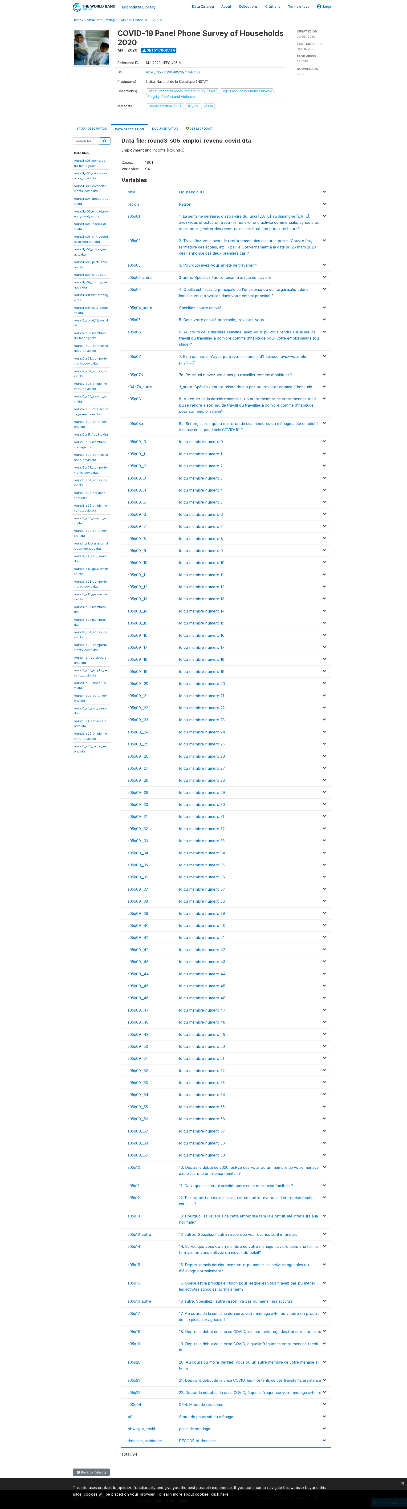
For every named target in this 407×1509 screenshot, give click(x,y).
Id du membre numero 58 (202, 1143)
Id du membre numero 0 (201, 441)
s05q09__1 (136, 454)
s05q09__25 (138, 744)
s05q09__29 (138, 792)
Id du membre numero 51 (201, 1058)
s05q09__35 (138, 865)
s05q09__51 (137, 1058)
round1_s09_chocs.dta (90, 274)
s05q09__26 (138, 756)
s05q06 (134, 332)
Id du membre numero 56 (202, 1119)
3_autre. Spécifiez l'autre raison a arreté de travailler (226, 277)
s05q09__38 (138, 901)
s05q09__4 (137, 490)
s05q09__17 (137, 647)
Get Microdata (160, 50)
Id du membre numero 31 (201, 816)
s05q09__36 (138, 877)
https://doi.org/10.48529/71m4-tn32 (173, 72)
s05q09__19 (137, 671)
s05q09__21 (138, 695)
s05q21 (134, 1380)
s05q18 (134, 1331)
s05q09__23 (138, 719)
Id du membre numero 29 (202, 792)
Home (77, 20)
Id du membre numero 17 (201, 647)
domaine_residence (145, 1440)
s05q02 (134, 240)
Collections (248, 6)
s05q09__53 (138, 1082)
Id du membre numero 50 (202, 1046)
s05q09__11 (137, 574)
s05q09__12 (137, 586)
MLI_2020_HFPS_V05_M (146, 20)
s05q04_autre (140, 307)
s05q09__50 (138, 1046)
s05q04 (134, 289)
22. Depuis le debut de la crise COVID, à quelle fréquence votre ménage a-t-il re (250, 1392)
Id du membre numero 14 (202, 611)
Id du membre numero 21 (201, 695)
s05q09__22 (138, 707)
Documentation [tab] (165, 128)
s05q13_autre (139, 1234)
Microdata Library (139, 7)
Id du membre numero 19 (201, 671)
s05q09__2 (137, 466)
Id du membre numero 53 (202, 1082)
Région (185, 204)
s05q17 (134, 1313)
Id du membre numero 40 (202, 925)
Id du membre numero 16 (201, 635)
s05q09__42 (138, 949)
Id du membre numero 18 (201, 659)
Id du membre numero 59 (202, 1155)
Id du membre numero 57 (202, 1131)
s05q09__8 (137, 538)
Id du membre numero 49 (202, 1034)
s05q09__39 (138, 913)
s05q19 (134, 1343)
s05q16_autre (139, 1301)
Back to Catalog (93, 1472)
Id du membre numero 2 (201, 466)
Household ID (191, 192)
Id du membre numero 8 (201, 538)
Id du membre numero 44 (202, 974)
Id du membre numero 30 (202, 804)
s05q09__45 (138, 986)
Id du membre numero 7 (201, 526)
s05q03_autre (140, 277)
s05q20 (134, 1362)
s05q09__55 (138, 1107)
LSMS (122, 20)
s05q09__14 (138, 611)
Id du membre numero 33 (202, 840)
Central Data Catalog (99, 20)
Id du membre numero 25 (202, 744)
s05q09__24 (138, 732)
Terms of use (298, 6)
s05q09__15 (137, 623)
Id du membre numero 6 (201, 514)
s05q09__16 (137, 635)
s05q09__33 (138, 840)
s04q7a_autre (140, 386)
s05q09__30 (138, 804)
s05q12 (134, 1197)
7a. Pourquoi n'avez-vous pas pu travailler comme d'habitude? (235, 374)
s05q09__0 (137, 441)
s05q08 (134, 398)
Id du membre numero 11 (201, 574)
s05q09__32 (138, 828)
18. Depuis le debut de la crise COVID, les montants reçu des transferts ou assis (250, 1331)
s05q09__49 (138, 1034)
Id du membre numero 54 (202, 1094)
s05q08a (135, 423)
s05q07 (134, 356)
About (226, 6)
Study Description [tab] (92, 128)
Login (327, 6)
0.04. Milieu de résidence (201, 1404)
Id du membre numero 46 (202, 998)
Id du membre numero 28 (202, 780)
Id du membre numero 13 (201, 598)
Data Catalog (203, 6)
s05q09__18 (137, 659)
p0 (130, 1416)
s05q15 (134, 1264)
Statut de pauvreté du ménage (206, 1416)
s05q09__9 (137, 550)
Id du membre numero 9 (201, 550)
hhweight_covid (141, 1428)
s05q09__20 (138, 683)
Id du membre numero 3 (201, 478)
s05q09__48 (138, 1022)
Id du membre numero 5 (201, 502)
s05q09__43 (138, 961)
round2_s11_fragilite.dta (91, 434)
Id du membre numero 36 (202, 877)
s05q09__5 (137, 502)
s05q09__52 (138, 1070)
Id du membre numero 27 (202, 768)
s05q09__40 (138, 925)
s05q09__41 (138, 937)
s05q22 (134, 1392)
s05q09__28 (138, 780)
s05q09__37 (138, 889)
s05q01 (134, 216)
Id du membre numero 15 (201, 623)
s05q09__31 (137, 816)
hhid (131, 192)
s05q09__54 (138, 1094)
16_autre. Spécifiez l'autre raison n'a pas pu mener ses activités (236, 1301)
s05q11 (133, 1185)
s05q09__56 (138, 1119)
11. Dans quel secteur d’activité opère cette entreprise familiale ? (236, 1185)
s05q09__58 (138, 1143)
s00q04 (134, 1404)
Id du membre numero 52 (202, 1070)
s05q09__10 (137, 562)
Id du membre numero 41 (202, 937)
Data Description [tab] (129, 129)
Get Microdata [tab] (201, 128)
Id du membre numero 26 (202, 756)
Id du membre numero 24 (202, 732)
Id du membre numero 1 (200, 454)
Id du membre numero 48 (202, 1022)
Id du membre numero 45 (202, 986)
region (133, 204)
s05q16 (134, 1283)
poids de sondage (194, 1428)
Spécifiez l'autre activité (200, 307)
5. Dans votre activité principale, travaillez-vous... (223, 319)
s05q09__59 (138, 1155)
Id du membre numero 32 (202, 828)
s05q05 (134, 319)
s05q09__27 (138, 768)
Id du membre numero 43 (202, 961)
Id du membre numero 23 (202, 719)
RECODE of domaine (197, 1440)
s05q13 (134, 1216)
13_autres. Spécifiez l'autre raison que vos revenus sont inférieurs (238, 1234)
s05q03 (134, 265)
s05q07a (135, 374)
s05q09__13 (137, 598)
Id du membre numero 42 (202, 949)
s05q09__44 (138, 974)
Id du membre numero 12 (201, 586)
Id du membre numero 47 (202, 1010)
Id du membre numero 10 (201, 562)
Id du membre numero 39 (202, 913)
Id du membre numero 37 (202, 889)
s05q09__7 (137, 526)
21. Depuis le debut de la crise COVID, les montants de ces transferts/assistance (250, 1380)
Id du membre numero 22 (202, 707)
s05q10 (134, 1167)
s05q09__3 (137, 478)
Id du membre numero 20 (202, 683)
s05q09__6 (137, 514)
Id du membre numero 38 (202, 901)
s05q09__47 (138, 1010)
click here (219, 1494)
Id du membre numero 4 (201, 490)
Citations (273, 6)
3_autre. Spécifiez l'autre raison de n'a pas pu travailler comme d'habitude (245, 386)
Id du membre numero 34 (202, 853)
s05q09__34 (138, 853)
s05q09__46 (138, 998)
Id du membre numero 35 (202, 865)
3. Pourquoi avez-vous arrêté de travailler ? (218, 265)
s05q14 (134, 1246)
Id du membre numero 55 (202, 1107)
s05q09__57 (138, 1131)
